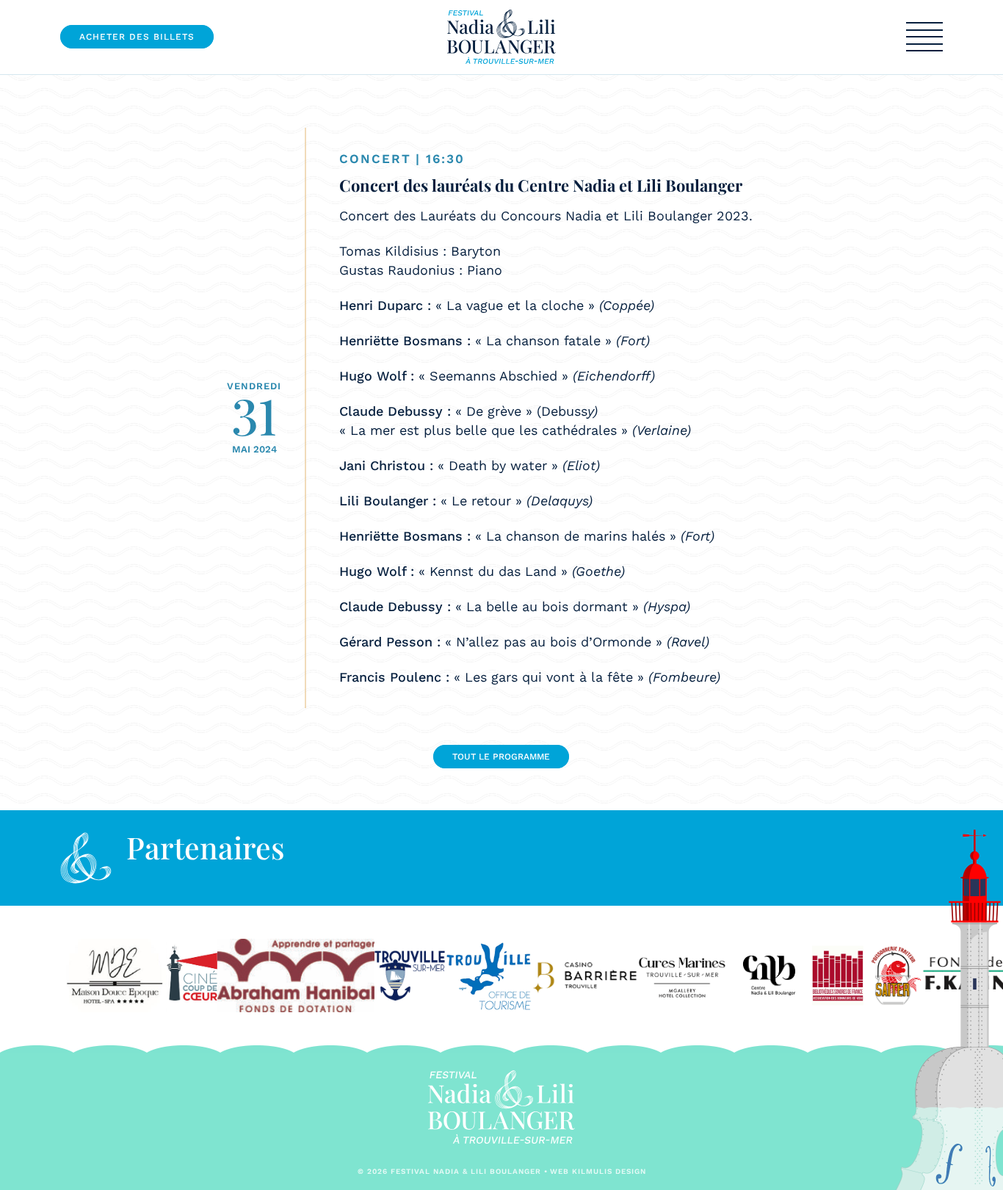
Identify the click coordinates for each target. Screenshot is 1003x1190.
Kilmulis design (609, 1171)
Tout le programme (501, 756)
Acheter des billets (137, 37)
